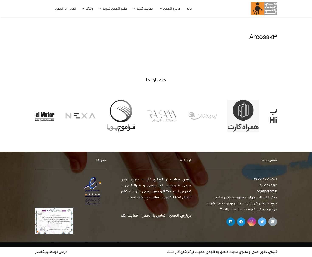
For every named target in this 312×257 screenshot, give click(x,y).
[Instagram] (251, 221)
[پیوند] (264, 8)
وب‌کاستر (42, 252)
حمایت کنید (128, 215)
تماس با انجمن (154, 215)
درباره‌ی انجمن (180, 215)
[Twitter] (262, 221)
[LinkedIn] (230, 221)
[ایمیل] (272, 221)
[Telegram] (241, 221)
